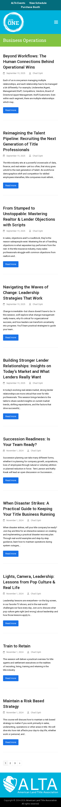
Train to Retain (16, 646)
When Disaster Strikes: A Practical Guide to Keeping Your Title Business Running (29, 509)
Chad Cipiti (38, 73)
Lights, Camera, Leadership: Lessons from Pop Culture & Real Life (29, 582)
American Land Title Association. (41, 800)
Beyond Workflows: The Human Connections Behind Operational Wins (28, 62)
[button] (56, 22)
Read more (10, 110)
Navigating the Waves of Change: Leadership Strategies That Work (25, 293)
